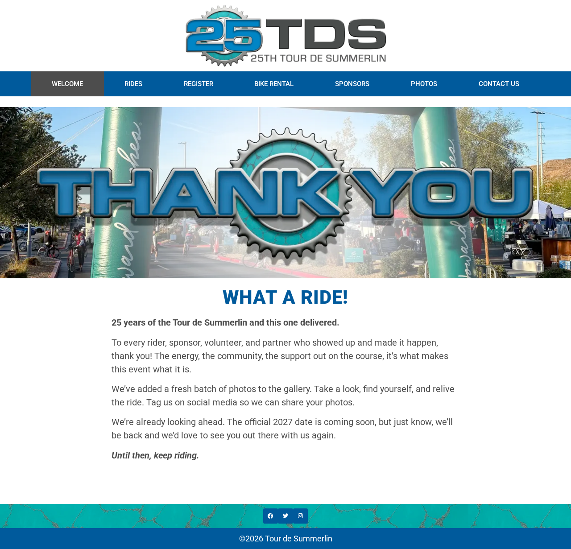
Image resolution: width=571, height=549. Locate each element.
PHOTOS (424, 84)
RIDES (133, 84)
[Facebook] (270, 516)
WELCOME (67, 84)
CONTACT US (499, 84)
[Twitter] (285, 516)
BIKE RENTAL (274, 84)
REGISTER (198, 84)
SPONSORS (352, 84)
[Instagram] (300, 516)
